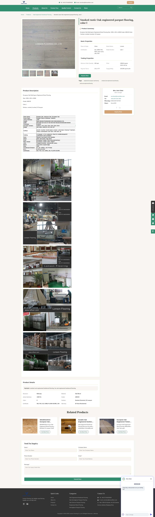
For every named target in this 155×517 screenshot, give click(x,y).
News (86, 8)
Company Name (82, 447)
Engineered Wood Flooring (76, 505)
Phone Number (28, 456)
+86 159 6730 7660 (116, 98)
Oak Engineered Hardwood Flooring (42, 14)
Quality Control (66, 8)
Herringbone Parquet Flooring (77, 507)
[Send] (151, 514)
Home (27, 8)
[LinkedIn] (120, 108)
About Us (44, 8)
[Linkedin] (27, 504)
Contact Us (77, 8)
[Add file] (123, 514)
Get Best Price (45, 432)
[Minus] (151, 479)
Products (35, 8)
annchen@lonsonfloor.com (86, 2)
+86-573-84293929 (68, 2)
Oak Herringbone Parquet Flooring (78, 500)
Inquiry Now (84, 75)
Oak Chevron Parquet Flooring (77, 502)
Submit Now (77, 479)
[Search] (131, 7)
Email (80, 456)
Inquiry (130, 2)
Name (26, 447)
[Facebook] (117, 108)
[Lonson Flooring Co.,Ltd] (24, 2)
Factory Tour (54, 8)
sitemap (96, 513)
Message (27, 464)
